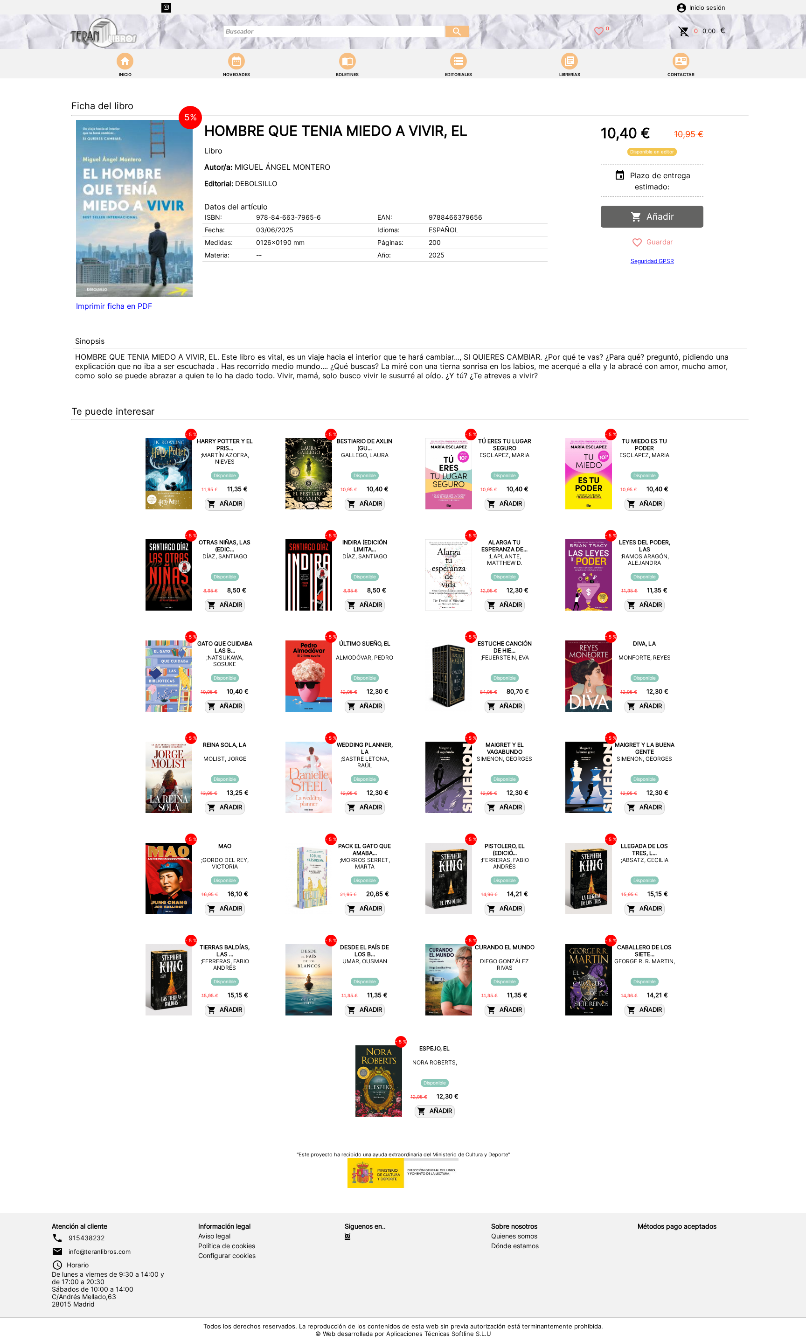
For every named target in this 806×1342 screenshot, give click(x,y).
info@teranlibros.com (100, 1251)
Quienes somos (514, 1236)
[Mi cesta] (683, 30)
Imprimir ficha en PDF (114, 306)
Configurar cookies (227, 1255)
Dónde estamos (515, 1246)
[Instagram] (166, 8)
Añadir (658, 216)
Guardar (658, 241)
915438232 (86, 1238)
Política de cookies (226, 1246)
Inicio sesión (707, 7)
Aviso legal (214, 1236)
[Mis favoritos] (598, 30)
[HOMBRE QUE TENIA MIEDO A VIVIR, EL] (134, 208)
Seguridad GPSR (652, 260)
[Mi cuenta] (681, 7)
